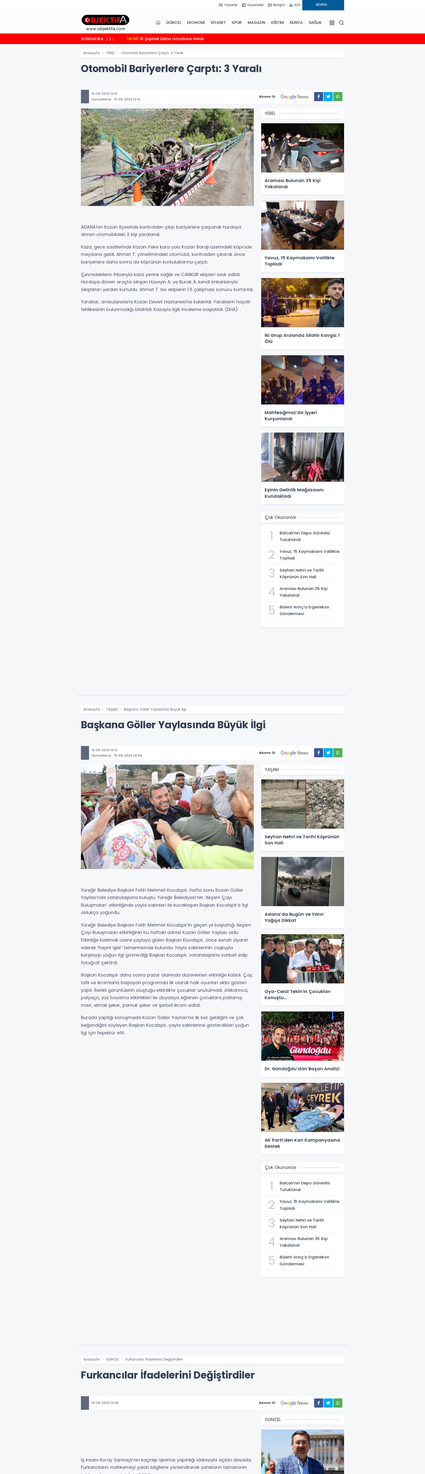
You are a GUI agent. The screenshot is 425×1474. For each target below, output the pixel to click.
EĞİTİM (277, 22)
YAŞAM (112, 709)
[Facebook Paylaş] (318, 96)
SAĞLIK (315, 22)
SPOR (237, 22)
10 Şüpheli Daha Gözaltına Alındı (165, 38)
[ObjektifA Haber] (105, 22)
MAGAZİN (256, 22)
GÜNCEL (173, 22)
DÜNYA (296, 22)
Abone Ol (267, 96)
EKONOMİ (196, 22)
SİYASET (218, 22)
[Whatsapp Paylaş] (337, 96)
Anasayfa (91, 52)
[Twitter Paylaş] (328, 96)
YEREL (110, 52)
